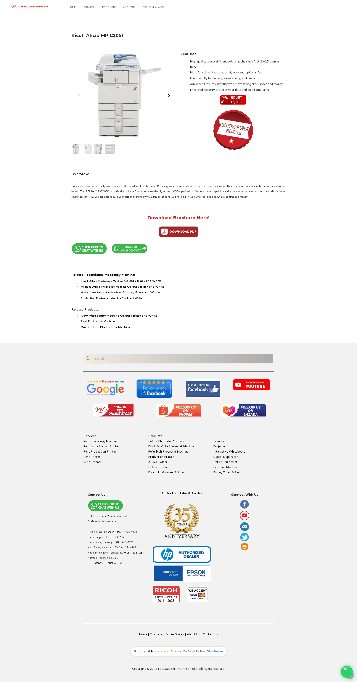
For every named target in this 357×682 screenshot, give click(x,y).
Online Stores (174, 634)
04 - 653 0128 (124, 542)
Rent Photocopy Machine (98, 321)
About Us (129, 7)
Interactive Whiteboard (229, 451)
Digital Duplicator (225, 456)
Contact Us (210, 634)
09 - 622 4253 (135, 552)
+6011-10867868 (114, 537)
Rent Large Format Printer (101, 446)
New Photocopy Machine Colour (105, 315)
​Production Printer (161, 456)
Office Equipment (225, 462)
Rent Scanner (92, 462)
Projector (219, 446)
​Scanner (218, 441)
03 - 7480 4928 (127, 531)
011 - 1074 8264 (126, 547)
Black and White (149, 281)
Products (108, 7)
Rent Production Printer (99, 451)
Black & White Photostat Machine (171, 446)
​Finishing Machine (225, 467)
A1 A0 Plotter (157, 462)
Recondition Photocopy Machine (106, 327)
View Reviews (215, 651)
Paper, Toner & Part (227, 472)
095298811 (117, 563)
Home (72, 7)
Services (88, 7)
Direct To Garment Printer (166, 472)
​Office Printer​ (157, 467)
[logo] (29, 6)
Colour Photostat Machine (166, 441)
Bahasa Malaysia (154, 7)
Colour (107, 281)
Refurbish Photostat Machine (168, 451)
